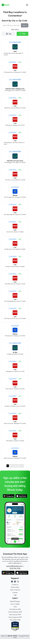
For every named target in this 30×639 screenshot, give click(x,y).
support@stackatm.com (14, 566)
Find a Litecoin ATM (15, 614)
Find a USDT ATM (15, 620)
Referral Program (15, 601)
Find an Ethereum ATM (15, 612)
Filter (24, 34)
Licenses (15, 592)
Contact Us (15, 584)
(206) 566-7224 (15, 568)
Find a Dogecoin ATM (15, 617)
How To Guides (15, 604)
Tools (15, 606)
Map (10, 34)
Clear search (15, 29)
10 (21, 466)
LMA (15, 595)
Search (24, 25)
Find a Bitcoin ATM (15, 609)
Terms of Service (15, 590)
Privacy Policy (15, 587)
